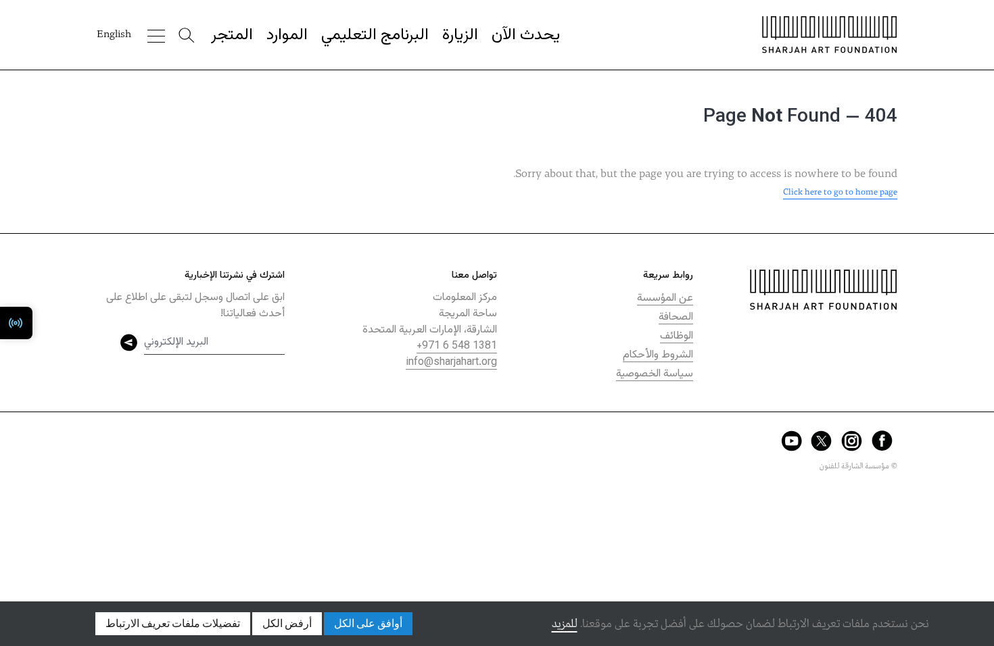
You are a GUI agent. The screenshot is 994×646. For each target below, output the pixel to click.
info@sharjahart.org (451, 362)
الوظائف (676, 336)
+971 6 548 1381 (457, 346)
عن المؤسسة (665, 298)
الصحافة (676, 317)
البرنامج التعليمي (375, 35)
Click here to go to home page (840, 192)
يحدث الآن (526, 35)
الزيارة (460, 35)
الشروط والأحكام (658, 355)
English (114, 34)
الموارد (287, 35)
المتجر (232, 35)
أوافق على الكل (368, 623)
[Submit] (129, 342)
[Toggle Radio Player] (16, 323)
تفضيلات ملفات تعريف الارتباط (172, 623)
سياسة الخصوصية (654, 374)
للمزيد (564, 624)
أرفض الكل (287, 623)
